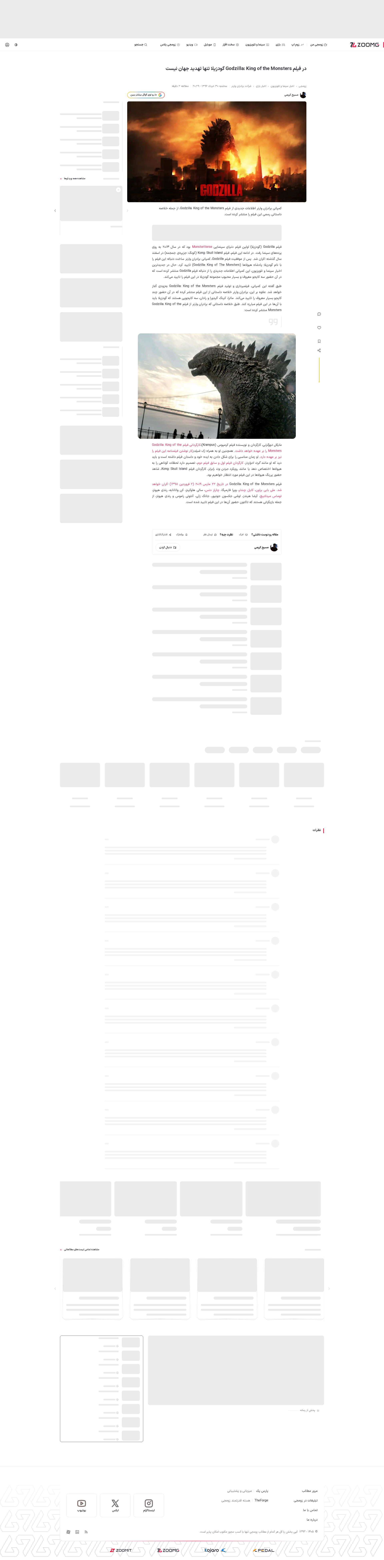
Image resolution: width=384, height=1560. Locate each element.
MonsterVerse (202, 247)
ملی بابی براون (265, 490)
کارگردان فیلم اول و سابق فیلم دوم (220, 463)
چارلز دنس (212, 490)
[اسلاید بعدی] (55, 210)
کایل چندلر (246, 490)
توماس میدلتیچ (271, 496)
